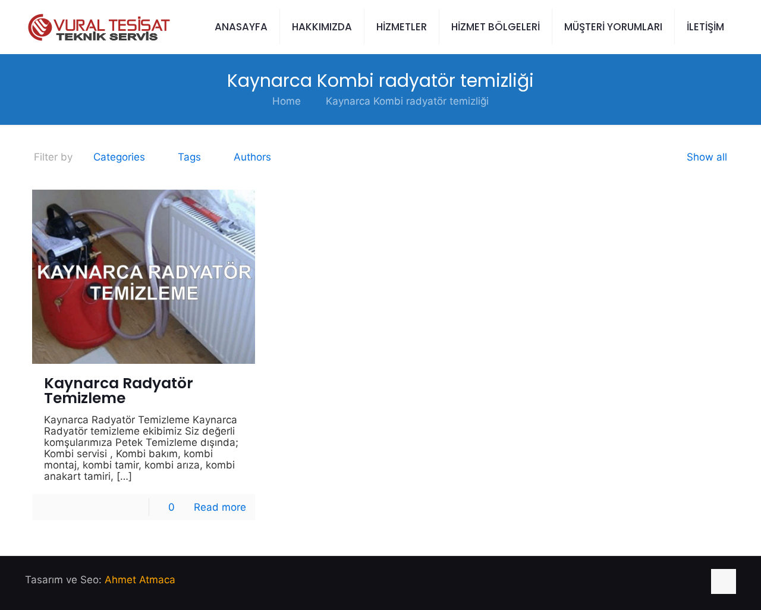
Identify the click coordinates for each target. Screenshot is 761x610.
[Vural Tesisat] (98, 27)
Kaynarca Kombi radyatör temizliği (407, 101)
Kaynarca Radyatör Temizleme (118, 390)
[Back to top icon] (723, 581)
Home (286, 101)
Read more (220, 507)
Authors (252, 157)
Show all (707, 157)
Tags (189, 157)
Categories (119, 157)
